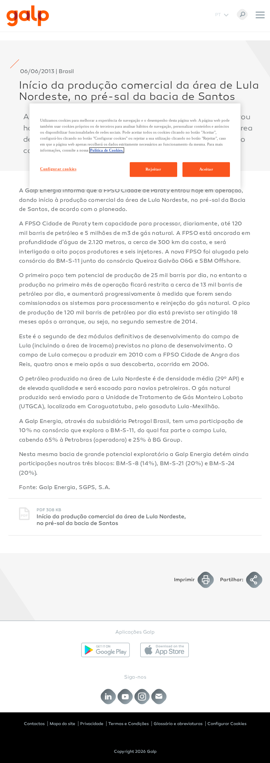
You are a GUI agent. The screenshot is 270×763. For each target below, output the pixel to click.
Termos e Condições (128, 723)
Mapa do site (62, 723)
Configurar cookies (58, 169)
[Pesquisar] (242, 14)
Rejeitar (153, 169)
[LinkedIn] (108, 697)
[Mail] (159, 697)
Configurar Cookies (226, 723)
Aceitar (206, 169)
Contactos (34, 723)
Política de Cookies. (106, 150)
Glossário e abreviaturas (178, 723)
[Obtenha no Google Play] (105, 650)
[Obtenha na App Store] (164, 650)
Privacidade (91, 723)
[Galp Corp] (27, 15)
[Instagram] (142, 697)
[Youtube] (125, 697)
